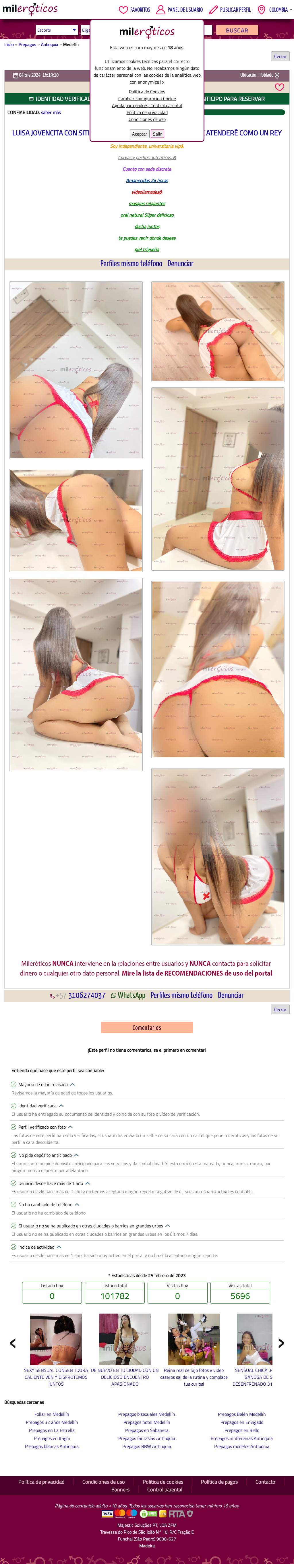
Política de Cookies (147, 91)
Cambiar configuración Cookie (147, 98)
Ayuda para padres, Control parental (147, 105)
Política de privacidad (147, 112)
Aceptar (139, 133)
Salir (157, 133)
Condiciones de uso (147, 119)
